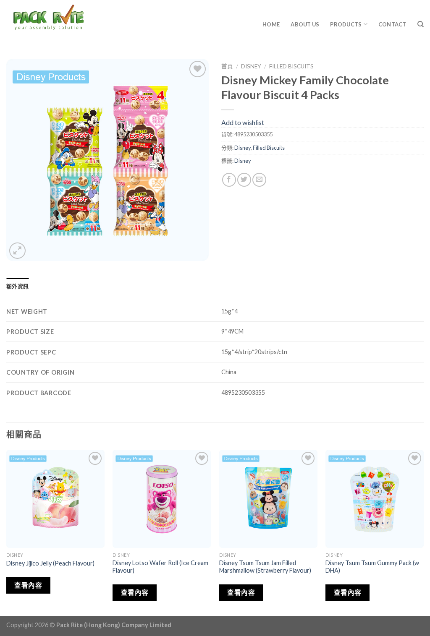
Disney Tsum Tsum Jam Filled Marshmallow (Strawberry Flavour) (265, 566)
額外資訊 (17, 286)
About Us (305, 24)
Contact (392, 24)
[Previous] (6, 532)
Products (346, 24)
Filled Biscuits (291, 66)
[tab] (17, 286)
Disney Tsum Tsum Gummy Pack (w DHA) (372, 566)
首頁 (227, 66)
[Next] (423, 532)
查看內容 (28, 585)
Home (271, 24)
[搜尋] (420, 24)
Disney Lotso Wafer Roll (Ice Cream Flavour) (160, 566)
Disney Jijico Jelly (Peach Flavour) (50, 563)
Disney (251, 66)
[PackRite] (77, 21)
